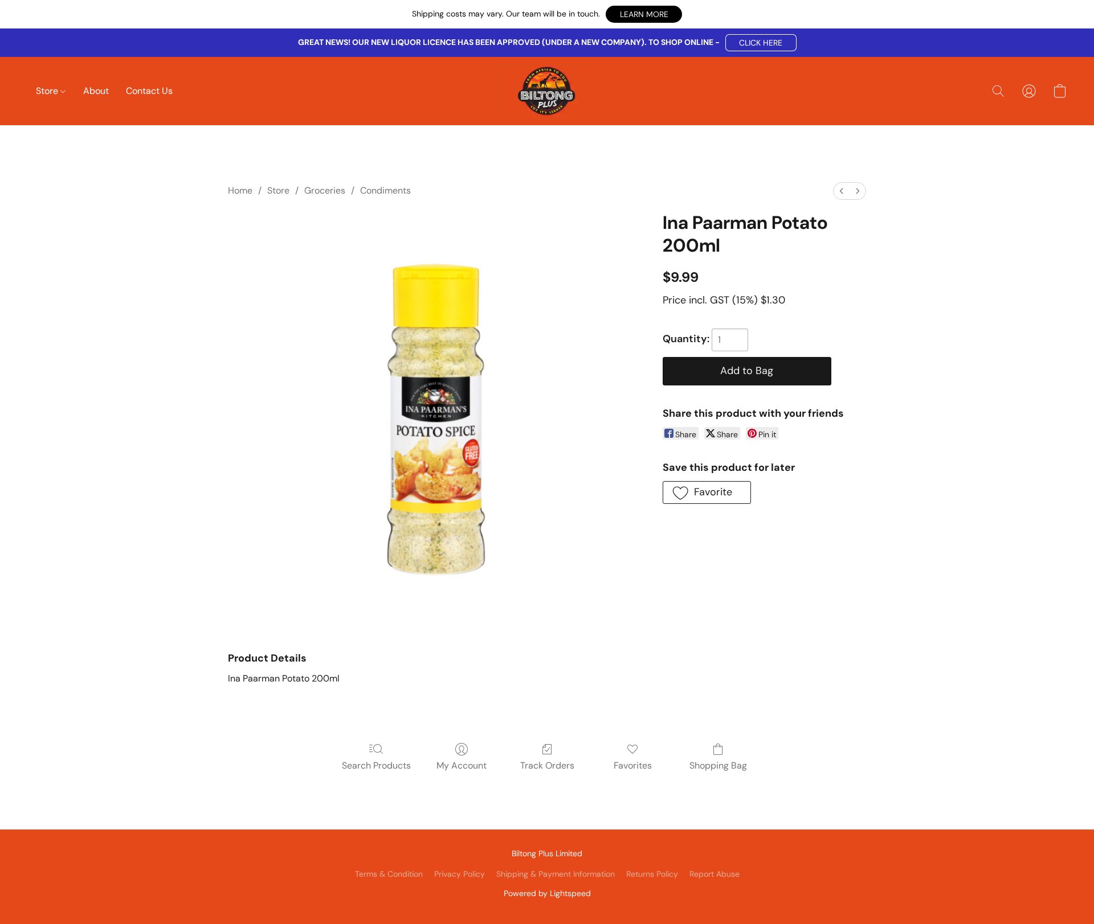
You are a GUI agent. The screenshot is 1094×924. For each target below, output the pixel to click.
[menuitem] (842, 191)
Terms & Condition (389, 874)
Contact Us (149, 91)
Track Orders (547, 765)
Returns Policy (652, 874)
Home (240, 190)
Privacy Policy (459, 874)
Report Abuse (714, 874)
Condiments (385, 190)
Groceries (324, 190)
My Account (461, 765)
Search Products (376, 765)
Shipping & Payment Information (555, 874)
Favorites (633, 765)
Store (48, 91)
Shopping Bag (718, 765)
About (96, 91)
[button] (644, 14)
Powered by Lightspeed (547, 893)
